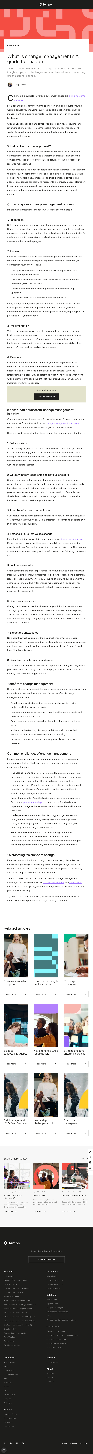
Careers (49, 1378)
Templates (8, 1399)
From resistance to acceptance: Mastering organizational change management (15, 988)
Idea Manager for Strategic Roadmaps (20, 1304)
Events (7, 1378)
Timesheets (9, 1341)
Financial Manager (11, 1296)
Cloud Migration (10, 1426)
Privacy (73, 1444)
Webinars (8, 1403)
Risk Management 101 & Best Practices (15, 1122)
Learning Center (10, 1414)
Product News (10, 1395)
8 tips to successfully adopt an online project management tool (15, 1055)
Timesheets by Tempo (55, 1331)
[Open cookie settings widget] (4, 1450)
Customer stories (11, 1374)
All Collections (52, 1276)
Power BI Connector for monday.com (19, 1317)
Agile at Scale (39, 1195)
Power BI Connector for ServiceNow (19, 1321)
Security (83, 1444)
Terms (64, 1444)
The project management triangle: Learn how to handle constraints (75, 1126)
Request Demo (45, 396)
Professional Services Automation (61, 1320)
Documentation (10, 1418)
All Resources (9, 1362)
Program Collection (54, 1284)
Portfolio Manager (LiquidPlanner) (18, 1309)
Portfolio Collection (54, 1280)
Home (9, 45)
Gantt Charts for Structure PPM (17, 1300)
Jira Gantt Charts (53, 1347)
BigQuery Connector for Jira (15, 1280)
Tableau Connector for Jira (15, 1333)
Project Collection (54, 1288)
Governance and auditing (57, 1312)
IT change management (71, 982)
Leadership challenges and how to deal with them (45, 1123)
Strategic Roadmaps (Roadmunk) (13, 1196)
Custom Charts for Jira (13, 1292)
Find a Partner (52, 1362)
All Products (9, 1276)
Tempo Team (20, 85)
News (6, 1391)
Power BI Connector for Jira (16, 1313)
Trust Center (9, 1422)
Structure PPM (10, 1329)
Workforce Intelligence (13, 1345)
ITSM (48, 1316)
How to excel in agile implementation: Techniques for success (46, 985)
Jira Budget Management (57, 1343)
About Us (50, 1373)
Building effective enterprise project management (74, 1053)
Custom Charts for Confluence (16, 1288)
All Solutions (51, 1300)
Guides (6, 1387)
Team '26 (50, 1382)
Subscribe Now (45, 1259)
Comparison (9, 1370)
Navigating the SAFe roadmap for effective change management (46, 1055)
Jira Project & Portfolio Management (62, 1335)
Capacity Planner (11, 1284)
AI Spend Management (56, 1308)
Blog (17, 45)
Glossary (7, 1383)
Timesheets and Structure (74, 1195)
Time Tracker (9, 1337)
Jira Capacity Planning (56, 1339)
